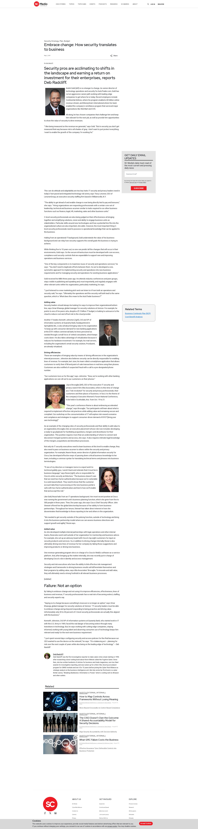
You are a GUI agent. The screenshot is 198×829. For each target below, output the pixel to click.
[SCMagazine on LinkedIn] (55, 813)
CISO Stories (60, 4)
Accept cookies (145, 823)
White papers (132, 811)
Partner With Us (103, 818)
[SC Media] (40, 4)
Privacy (74, 818)
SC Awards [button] (125, 4)
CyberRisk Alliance (77, 807)
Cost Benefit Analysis (134, 317)
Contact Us (75, 811)
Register (161, 4)
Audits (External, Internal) (92, 693)
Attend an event (103, 811)
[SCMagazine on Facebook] (45, 813)
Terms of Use (133, 182)
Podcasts (131, 818)
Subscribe (139, 188)
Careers (74, 814)
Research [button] (113, 4)
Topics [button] (71, 4)
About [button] (135, 4)
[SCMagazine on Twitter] (50, 813)
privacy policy (112, 826)
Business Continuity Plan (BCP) (138, 313)
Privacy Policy (142, 182)
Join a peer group (104, 814)
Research (131, 807)
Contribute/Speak (104, 807)
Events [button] (92, 4)
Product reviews (133, 804)
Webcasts (131, 814)
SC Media (74, 804)
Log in (153, 4)
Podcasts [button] (103, 4)
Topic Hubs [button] (82, 4)
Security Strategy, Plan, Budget (57, 41)
